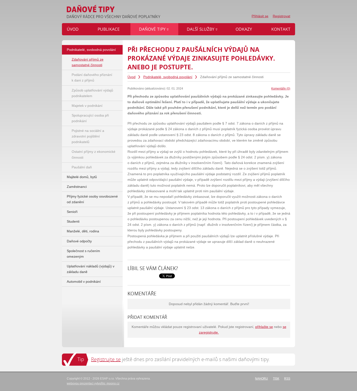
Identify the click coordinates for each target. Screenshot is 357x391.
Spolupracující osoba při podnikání (90, 118)
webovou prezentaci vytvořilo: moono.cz (93, 383)
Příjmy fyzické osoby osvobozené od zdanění (92, 199)
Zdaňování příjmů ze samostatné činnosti (87, 62)
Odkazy (233, 26)
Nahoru (261, 378)
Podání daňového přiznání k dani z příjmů (92, 77)
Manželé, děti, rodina (83, 231)
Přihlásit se (260, 16)
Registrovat (281, 16)
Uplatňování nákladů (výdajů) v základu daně (90, 269)
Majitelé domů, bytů (82, 177)
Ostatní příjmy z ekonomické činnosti (93, 154)
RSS (287, 378)
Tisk (276, 378)
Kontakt (268, 26)
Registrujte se (106, 359)
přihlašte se (264, 327)
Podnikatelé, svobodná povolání (167, 77)
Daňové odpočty (79, 241)
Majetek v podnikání (87, 106)
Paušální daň (82, 167)
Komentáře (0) (280, 88)
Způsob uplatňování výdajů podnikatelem (92, 93)
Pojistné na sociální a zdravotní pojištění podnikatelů (88, 136)
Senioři (72, 212)
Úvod (132, 77)
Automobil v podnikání (84, 281)
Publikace (97, 26)
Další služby (187, 26)
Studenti (73, 221)
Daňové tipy (139, 26)
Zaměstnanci (77, 187)
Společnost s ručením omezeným (83, 253)
